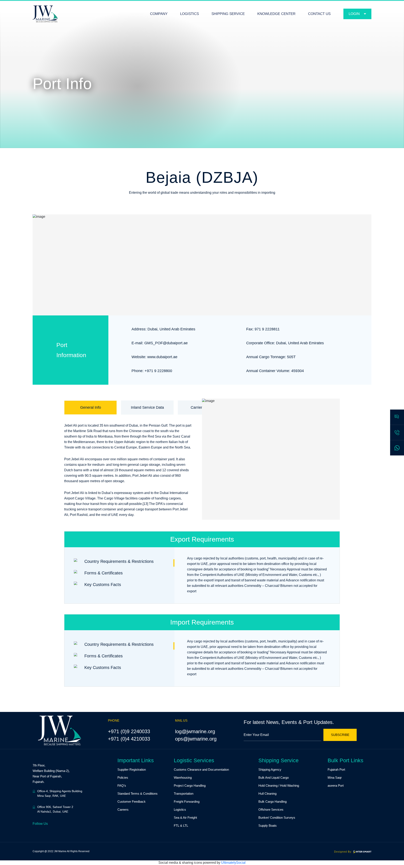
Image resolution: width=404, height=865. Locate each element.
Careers (123, 809)
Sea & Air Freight (185, 817)
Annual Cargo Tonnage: (266, 357)
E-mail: (137, 343)
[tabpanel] (202, 446)
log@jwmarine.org (195, 731)
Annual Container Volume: (268, 371)
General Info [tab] (90, 407)
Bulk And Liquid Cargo (273, 777)
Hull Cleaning (267, 793)
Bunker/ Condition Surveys (276, 817)
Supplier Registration (131, 769)
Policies (122, 777)
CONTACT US (319, 14)
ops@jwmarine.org (196, 739)
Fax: (250, 329)
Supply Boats (267, 825)
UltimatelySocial (233, 862)
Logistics (180, 809)
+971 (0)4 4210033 (129, 739)
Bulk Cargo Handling (272, 801)
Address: (139, 329)
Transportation (183, 793)
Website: (139, 357)
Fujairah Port (336, 769)
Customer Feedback (131, 801)
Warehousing (183, 777)
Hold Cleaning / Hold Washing (278, 785)
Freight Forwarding (186, 801)
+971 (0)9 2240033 (129, 731)
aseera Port (336, 785)
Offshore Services (270, 809)
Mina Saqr (335, 777)
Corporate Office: (260, 343)
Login (354, 14)
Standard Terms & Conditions (137, 793)
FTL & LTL (181, 825)
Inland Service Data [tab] (147, 407)
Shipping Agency (269, 769)
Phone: (138, 371)
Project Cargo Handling (190, 785)
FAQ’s (121, 785)
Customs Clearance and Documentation (201, 769)
